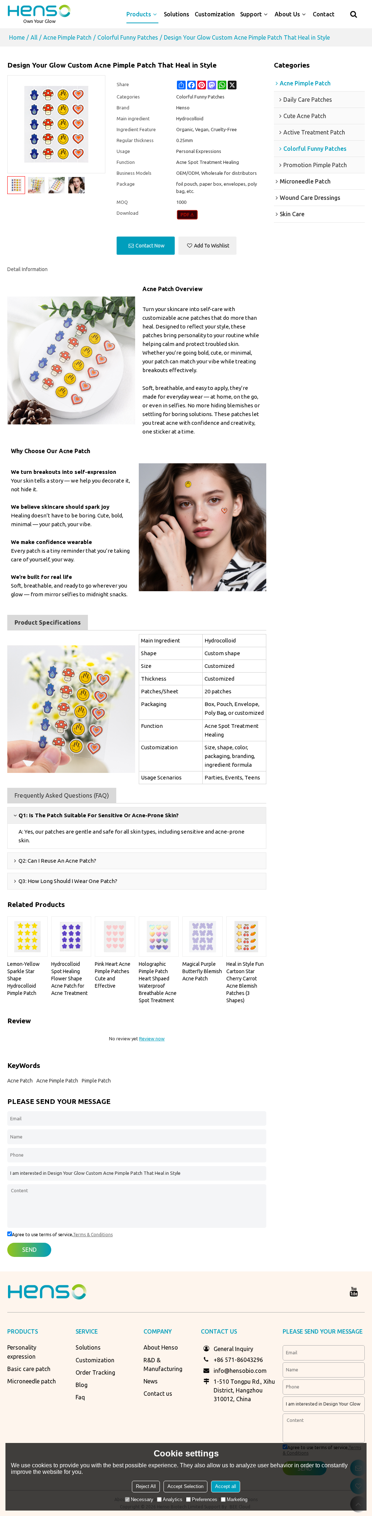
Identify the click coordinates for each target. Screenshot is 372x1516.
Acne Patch (20, 1081)
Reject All (146, 1486)
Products (138, 14)
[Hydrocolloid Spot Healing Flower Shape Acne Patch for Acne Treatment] (71, 936)
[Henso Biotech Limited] (39, 11)
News (150, 1381)
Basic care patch (28, 1369)
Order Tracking (95, 1372)
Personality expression (21, 1351)
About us (287, 14)
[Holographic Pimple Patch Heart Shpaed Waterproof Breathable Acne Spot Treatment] (159, 936)
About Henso (160, 1347)
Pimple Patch (96, 1081)
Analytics (172, 1499)
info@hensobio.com (240, 1370)
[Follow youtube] (354, 1292)
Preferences (204, 1499)
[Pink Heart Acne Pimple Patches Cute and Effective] (115, 936)
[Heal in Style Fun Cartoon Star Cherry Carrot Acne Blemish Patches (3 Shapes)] (246, 936)
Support (251, 14)
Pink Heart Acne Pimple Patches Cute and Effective (112, 975)
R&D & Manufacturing (162, 1364)
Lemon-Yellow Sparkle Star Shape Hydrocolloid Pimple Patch (23, 978)
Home (17, 37)
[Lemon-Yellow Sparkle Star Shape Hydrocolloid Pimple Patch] (27, 936)
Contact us (157, 1393)
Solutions (176, 14)
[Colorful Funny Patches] (187, 214)
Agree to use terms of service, (62, 1234)
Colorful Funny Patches (127, 37)
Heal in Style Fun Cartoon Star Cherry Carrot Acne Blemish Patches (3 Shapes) (245, 982)
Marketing (237, 1499)
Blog (82, 1385)
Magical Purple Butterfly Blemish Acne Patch (202, 971)
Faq (80, 1397)
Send (29, 1249)
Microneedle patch (31, 1381)
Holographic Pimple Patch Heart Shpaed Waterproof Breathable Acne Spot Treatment (158, 982)
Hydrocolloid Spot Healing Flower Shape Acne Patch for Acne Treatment (69, 978)
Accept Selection (185, 1486)
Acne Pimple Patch (67, 37)
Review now (152, 1038)
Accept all (225, 1486)
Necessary (142, 1499)
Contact (324, 14)
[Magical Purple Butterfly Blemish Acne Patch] (202, 936)
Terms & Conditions (93, 1234)
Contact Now (150, 246)
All (34, 37)
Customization (215, 14)
